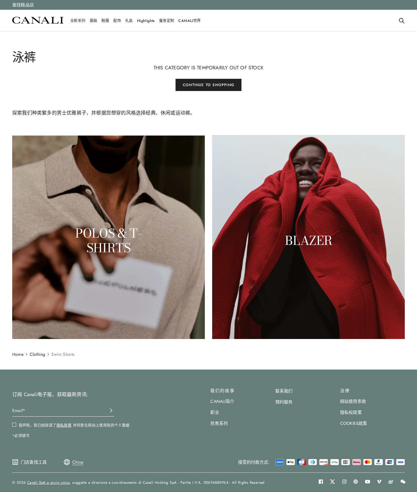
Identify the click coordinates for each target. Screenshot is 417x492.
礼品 (129, 21)
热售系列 (219, 423)
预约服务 (284, 402)
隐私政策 (64, 425)
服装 (93, 21)
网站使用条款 (353, 401)
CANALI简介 (222, 401)
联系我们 (284, 391)
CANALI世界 (189, 21)
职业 (214, 412)
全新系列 (77, 21)
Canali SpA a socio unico (48, 482)
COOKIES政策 (353, 423)
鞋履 (105, 21)
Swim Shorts (62, 354)
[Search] (402, 21)
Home (18, 354)
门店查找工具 (34, 462)
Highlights (146, 21)
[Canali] (37, 22)
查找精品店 (23, 4)
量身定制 (166, 21)
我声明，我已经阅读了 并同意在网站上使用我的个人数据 (74, 425)
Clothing (37, 354)
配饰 (117, 21)
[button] (402, 21)
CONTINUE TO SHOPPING (208, 85)
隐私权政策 (351, 412)
